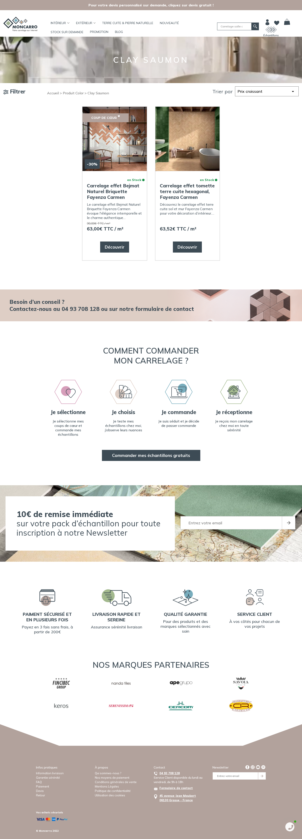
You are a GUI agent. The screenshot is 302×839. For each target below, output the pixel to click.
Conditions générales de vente (116, 782)
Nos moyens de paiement (112, 777)
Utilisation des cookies (110, 795)
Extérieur (84, 23)
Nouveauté (169, 23)
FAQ (39, 782)
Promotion (99, 32)
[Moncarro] (20, 24)
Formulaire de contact (176, 788)
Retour (40, 795)
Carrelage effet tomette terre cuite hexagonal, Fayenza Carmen (187, 191)
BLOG (119, 32)
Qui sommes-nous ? (108, 773)
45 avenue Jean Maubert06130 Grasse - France (177, 798)
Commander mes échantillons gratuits (151, 455)
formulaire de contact (164, 308)
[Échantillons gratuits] (271, 30)
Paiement (42, 786)
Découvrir (114, 247)
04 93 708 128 (169, 773)
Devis (40, 791)
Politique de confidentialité (113, 791)
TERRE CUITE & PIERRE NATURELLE (127, 23)
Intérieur (58, 23)
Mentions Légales (107, 786)
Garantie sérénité (48, 777)
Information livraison (50, 773)
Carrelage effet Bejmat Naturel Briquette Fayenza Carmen (113, 191)
